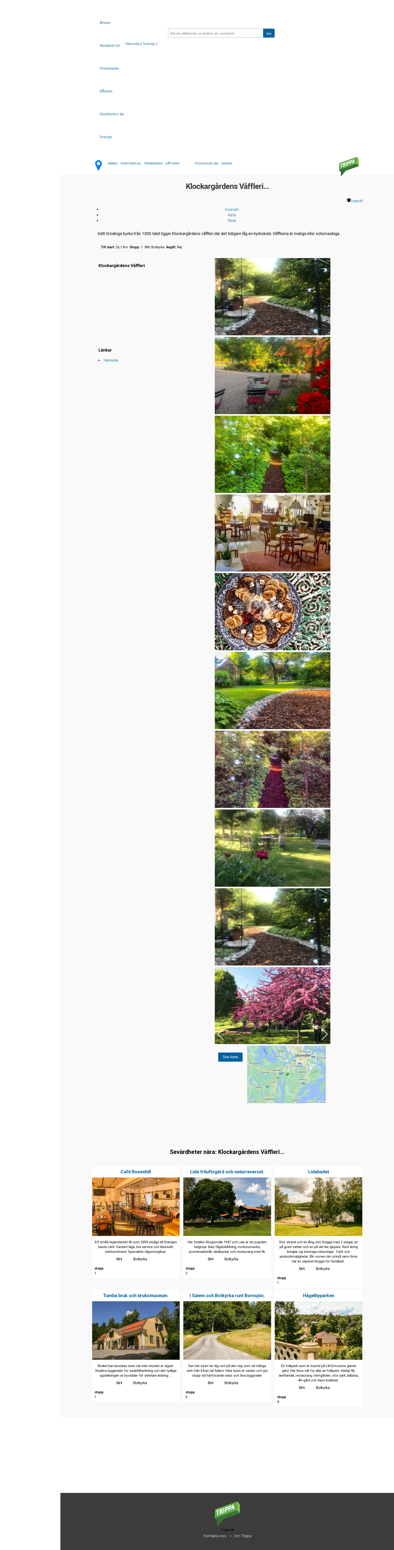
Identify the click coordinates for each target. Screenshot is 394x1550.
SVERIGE (226, 163)
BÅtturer (106, 91)
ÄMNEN (112, 163)
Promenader (109, 68)
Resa (232, 220)
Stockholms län (112, 114)
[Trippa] (227, 1525)
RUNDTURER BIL (131, 163)
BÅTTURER (172, 163)
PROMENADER (153, 163)
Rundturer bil (110, 45)
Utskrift (357, 201)
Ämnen (105, 23)
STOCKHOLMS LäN (206, 163)
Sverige (106, 137)
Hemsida (132, 44)
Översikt (231, 209)
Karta (232, 215)
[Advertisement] (197, 1461)
